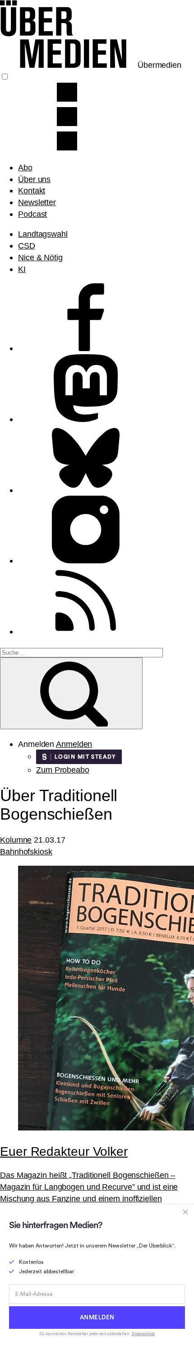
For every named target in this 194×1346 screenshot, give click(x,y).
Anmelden (74, 744)
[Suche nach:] (81, 652)
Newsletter (37, 202)
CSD (26, 245)
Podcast (32, 214)
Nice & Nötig (40, 257)
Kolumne (16, 839)
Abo (25, 167)
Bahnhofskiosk (26, 851)
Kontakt (31, 190)
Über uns (34, 179)
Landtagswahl (43, 234)
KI (22, 269)
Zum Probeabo (62, 769)
